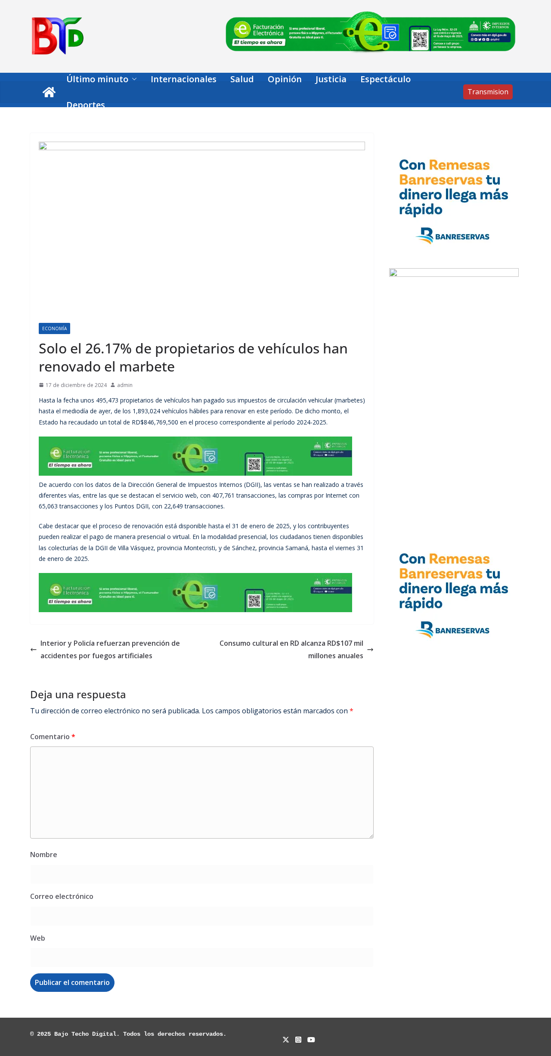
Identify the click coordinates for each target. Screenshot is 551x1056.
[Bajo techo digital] (49, 92)
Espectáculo (385, 79)
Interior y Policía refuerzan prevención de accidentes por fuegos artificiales (110, 649)
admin (125, 385)
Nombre (43, 854)
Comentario (52, 736)
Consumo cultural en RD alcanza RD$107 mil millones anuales (291, 649)
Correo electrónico (61, 896)
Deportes (85, 105)
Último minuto (97, 79)
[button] (132, 79)
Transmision (487, 91)
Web (37, 938)
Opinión (285, 79)
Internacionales (184, 79)
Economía (54, 328)
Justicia (331, 79)
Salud (242, 79)
